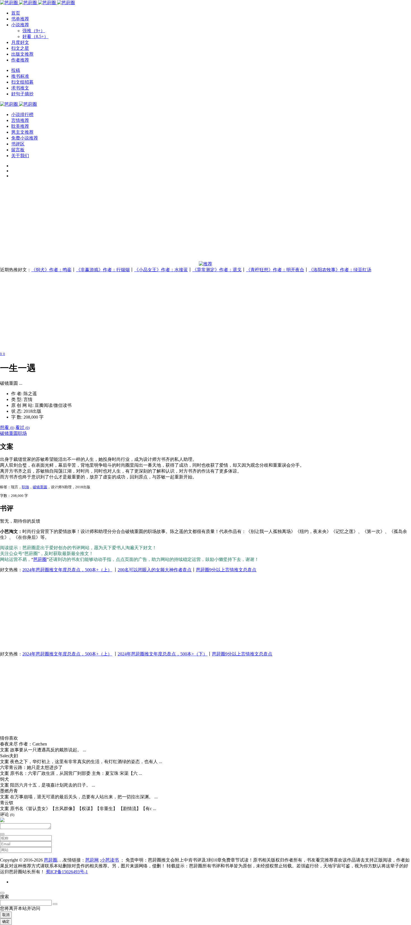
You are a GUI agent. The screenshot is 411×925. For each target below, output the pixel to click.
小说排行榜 (22, 114)
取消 (6, 915)
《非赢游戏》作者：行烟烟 (103, 269)
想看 (7, 427)
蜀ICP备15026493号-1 (67, 871)
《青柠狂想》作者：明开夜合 (275, 269)
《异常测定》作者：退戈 (217, 269)
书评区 (18, 143)
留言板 (18, 149)
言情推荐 (20, 120)
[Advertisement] (168, 222)
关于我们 (20, 155)
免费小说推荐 (24, 138)
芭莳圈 (40, 559)
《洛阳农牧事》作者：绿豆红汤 (340, 269)
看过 (22, 427)
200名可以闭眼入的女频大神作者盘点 (155, 569)
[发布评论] (2, 834)
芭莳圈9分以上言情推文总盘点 (226, 569)
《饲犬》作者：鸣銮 (51, 269)
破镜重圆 (9, 433)
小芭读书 (110, 860)
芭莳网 (92, 860)
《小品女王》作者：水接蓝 (161, 269)
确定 (6, 921)
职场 (22, 433)
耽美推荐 (20, 126)
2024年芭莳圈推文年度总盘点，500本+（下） (162, 654)
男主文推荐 (22, 132)
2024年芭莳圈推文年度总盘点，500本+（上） (67, 569)
